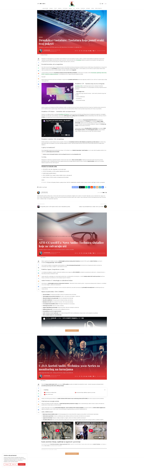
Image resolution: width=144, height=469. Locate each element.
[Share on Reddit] (87, 51)
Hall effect (69, 182)
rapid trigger (93, 182)
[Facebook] (37, 3)
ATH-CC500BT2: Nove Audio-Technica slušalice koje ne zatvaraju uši (57, 175)
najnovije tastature (87, 182)
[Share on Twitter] (81, 51)
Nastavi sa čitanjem (72, 330)
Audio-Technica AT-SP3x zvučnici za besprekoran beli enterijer (56, 177)
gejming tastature (63, 182)
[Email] (90, 51)
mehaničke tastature (80, 182)
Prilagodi (7, 464)
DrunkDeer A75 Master (64, 114)
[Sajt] (100, 192)
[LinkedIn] (44, 3)
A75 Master (49, 182)
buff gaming (53, 182)
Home (40, 33)
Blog (43, 33)
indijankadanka (47, 50)
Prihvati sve (21, 464)
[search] (100, 4)
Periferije (41, 37)
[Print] (93, 51)
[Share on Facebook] (80, 51)
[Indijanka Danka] (72, 3)
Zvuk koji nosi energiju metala (51, 392)
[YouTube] (40, 3)
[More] (95, 51)
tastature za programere (100, 182)
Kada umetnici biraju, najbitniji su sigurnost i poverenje (85, 392)
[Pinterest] (43, 3)
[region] (14, 460)
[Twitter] (39, 3)
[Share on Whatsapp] (83, 51)
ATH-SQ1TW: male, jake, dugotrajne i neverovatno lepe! (54, 169)
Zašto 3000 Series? (49, 394)
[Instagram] (42, 3)
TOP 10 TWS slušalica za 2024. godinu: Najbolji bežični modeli (56, 171)
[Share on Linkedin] (85, 51)
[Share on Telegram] (88, 51)
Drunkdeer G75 (78, 85)
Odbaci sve (14, 464)
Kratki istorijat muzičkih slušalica (49, 173)
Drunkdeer (78, 60)
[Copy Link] (92, 51)
